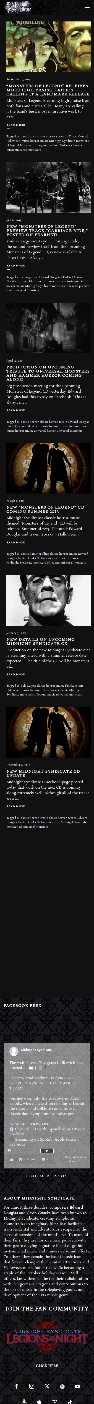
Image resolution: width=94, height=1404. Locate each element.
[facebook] (16, 1388)
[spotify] (62, 1388)
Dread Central (78, 137)
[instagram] (31, 1388)
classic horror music (34, 137)
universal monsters (28, 150)
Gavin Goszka (15, 426)
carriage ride (29, 277)
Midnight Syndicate (62, 141)
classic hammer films (35, 554)
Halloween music (17, 141)
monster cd (14, 827)
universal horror (45, 431)
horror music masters (51, 281)
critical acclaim (58, 137)
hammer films (26, 281)
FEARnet (67, 277)
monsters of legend (65, 286)
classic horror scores (62, 818)
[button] (31, 1159)
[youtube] (77, 1389)
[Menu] (86, 7)
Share (71, 1161)
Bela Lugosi (28, 686)
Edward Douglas (49, 277)
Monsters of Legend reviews (39, 145)
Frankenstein (74, 686)
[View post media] (47, 1151)
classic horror (30, 422)
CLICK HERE (47, 1366)
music (51, 695)
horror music (39, 141)
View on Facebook (76, 1158)
